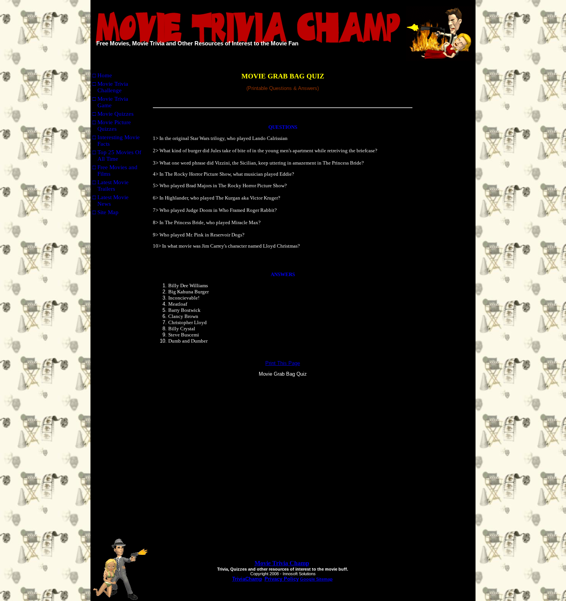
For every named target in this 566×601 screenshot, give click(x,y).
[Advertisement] (445, 187)
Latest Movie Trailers (113, 185)
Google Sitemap (316, 579)
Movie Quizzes (115, 114)
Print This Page (282, 363)
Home (104, 75)
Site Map (108, 212)
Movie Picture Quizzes (114, 125)
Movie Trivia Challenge (112, 87)
